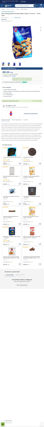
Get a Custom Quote (38, 100)
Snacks (12, 9)
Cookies (17, 9)
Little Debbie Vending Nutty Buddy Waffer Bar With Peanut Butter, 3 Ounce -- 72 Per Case (31, 258)
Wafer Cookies (24, 9)
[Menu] (2, 5)
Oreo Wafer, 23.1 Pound (28, 157)
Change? (14, 75)
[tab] (3, 64)
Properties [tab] (25, 119)
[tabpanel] (22, 132)
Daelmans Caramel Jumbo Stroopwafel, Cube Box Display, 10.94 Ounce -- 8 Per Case (11, 258)
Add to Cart (21, 79)
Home (4, 9)
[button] (37, 5)
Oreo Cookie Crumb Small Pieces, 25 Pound (12, 157)
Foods (8, 9)
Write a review (18, 17)
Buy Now (37, 79)
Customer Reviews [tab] (10, 274)
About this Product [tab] (5, 119)
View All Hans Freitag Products (7, 11)
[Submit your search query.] (34, 5)
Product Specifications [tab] (16, 119)
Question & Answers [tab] (20, 274)
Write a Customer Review (22, 285)
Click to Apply (23, 1)
